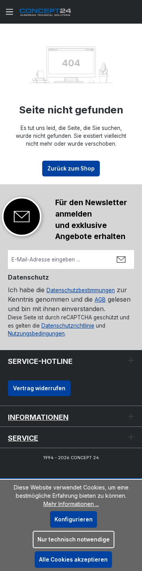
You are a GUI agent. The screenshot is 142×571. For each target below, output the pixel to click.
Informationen (38, 417)
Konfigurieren (73, 519)
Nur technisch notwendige (73, 539)
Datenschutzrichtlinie (67, 326)
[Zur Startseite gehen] (45, 12)
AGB (100, 300)
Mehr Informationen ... (71, 504)
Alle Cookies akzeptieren (73, 559)
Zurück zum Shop (71, 168)
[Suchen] (132, 12)
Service (23, 438)
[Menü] (9, 12)
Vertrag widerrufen (39, 388)
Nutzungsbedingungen (36, 333)
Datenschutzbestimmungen (81, 290)
